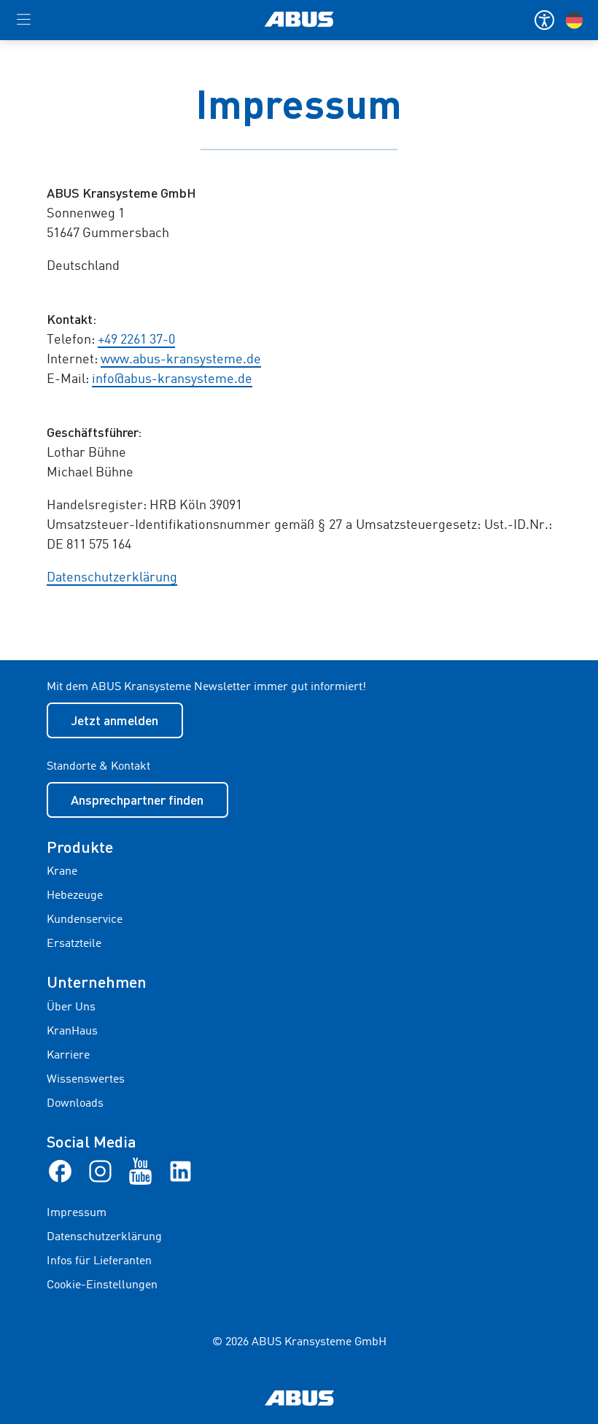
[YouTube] (140, 1171)
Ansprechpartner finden (137, 800)
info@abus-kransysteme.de (172, 379)
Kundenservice (85, 920)
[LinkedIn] (180, 1171)
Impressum (76, 1213)
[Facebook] (60, 1171)
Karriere (68, 1055)
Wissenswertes (86, 1080)
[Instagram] (100, 1171)
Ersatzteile (74, 944)
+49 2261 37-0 (136, 340)
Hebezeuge (75, 896)
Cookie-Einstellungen (102, 1285)
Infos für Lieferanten (99, 1261)
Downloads (75, 1104)
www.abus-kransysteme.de (181, 359)
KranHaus (72, 1031)
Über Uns (71, 1007)
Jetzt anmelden (114, 720)
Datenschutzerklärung (112, 577)
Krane (62, 872)
